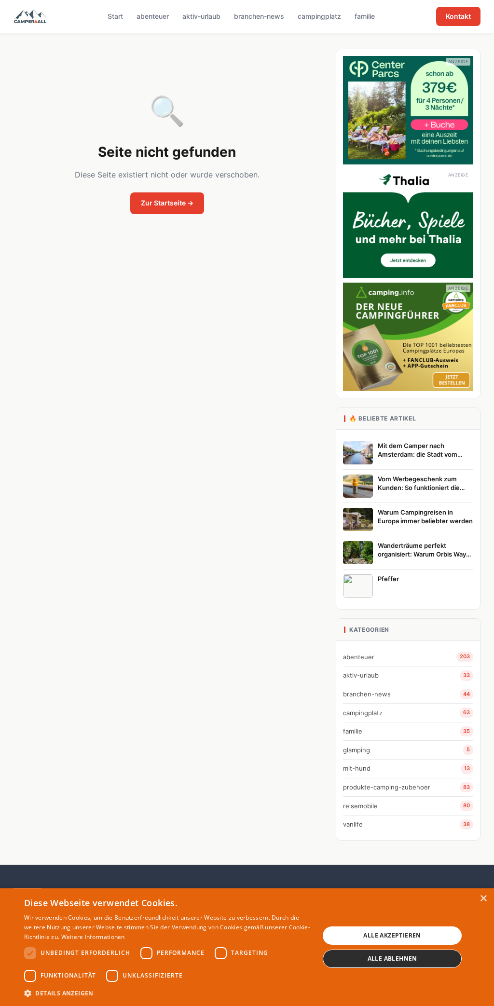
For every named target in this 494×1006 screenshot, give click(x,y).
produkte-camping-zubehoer (406, 787)
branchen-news (259, 16)
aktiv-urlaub (201, 16)
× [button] (483, 898)
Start (115, 16)
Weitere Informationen (93, 937)
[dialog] (247, 947)
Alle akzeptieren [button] (392, 935)
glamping (406, 750)
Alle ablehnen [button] (392, 958)
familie (365, 16)
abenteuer (153, 16)
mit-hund (406, 768)
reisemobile (406, 806)
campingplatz (319, 16)
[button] (167, 993)
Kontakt (458, 16)
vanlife (406, 824)
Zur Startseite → (167, 203)
